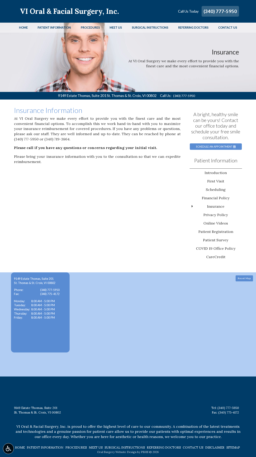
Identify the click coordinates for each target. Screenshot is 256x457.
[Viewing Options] (8, 448)
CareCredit (215, 257)
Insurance (215, 206)
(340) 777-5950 (220, 11)
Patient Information (54, 27)
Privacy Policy (215, 214)
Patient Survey (215, 240)
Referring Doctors (193, 27)
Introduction (216, 172)
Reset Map (244, 278)
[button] (40, 312)
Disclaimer (214, 447)
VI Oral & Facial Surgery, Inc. (69, 11)
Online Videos (215, 223)
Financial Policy (216, 198)
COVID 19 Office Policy (216, 248)
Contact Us (227, 27)
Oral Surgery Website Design (116, 452)
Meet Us (116, 27)
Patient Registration (215, 231)
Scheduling (216, 189)
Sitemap (233, 447)
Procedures (90, 27)
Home (23, 27)
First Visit (215, 181)
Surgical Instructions (150, 27)
